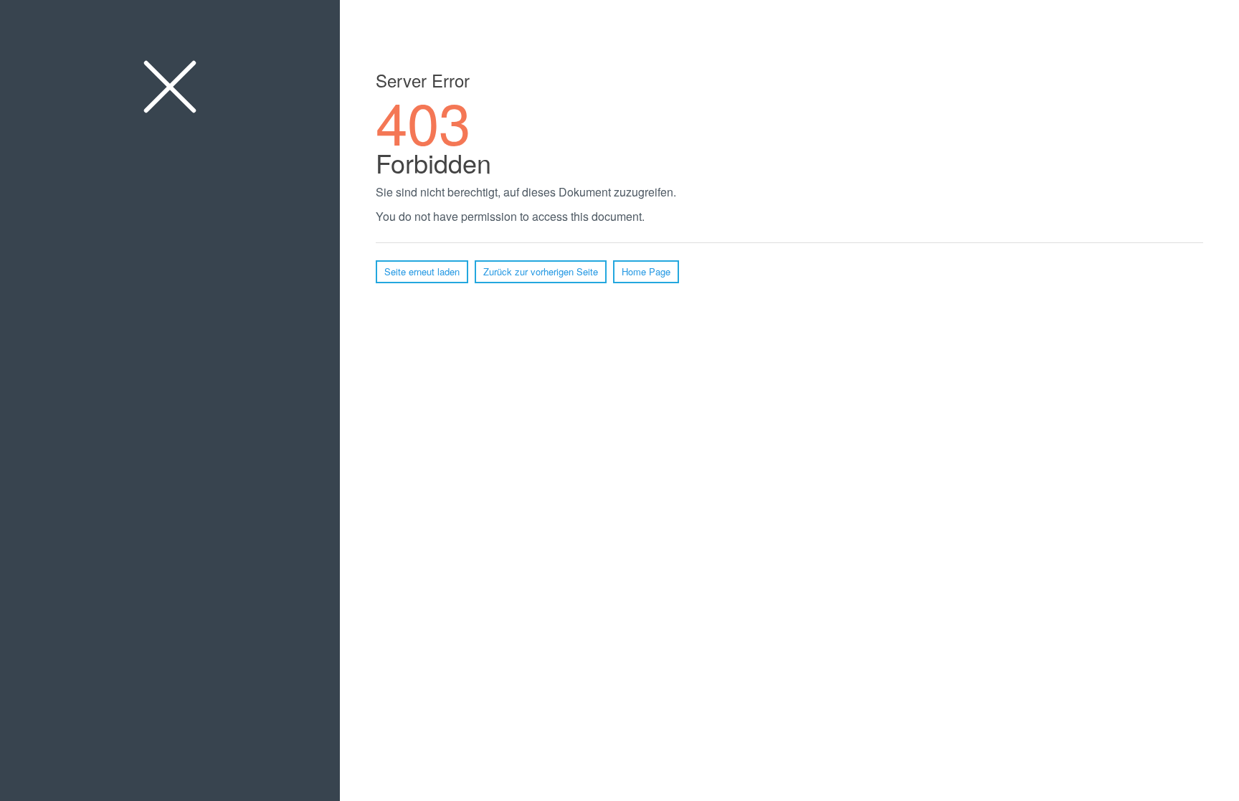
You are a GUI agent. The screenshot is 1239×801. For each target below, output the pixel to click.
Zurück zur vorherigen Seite (540, 271)
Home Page (646, 271)
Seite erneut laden (422, 271)
